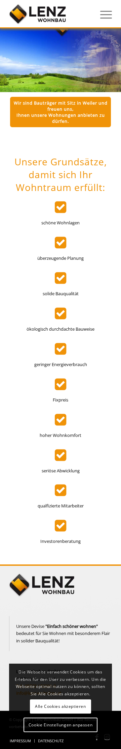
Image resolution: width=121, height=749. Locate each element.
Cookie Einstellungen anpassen (60, 725)
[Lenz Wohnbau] (50, 13)
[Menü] (102, 13)
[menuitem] (102, 13)
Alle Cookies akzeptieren (60, 706)
